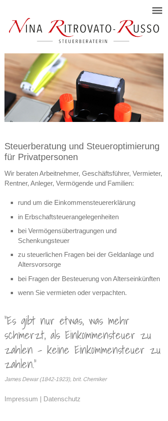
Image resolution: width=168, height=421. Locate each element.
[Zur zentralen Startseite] (84, 40)
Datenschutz (62, 399)
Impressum (21, 399)
